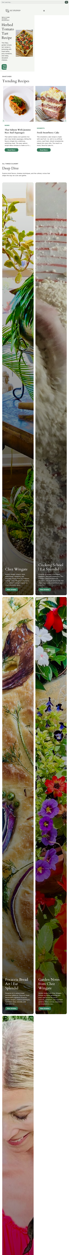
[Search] (66, 2)
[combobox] (32, 2)
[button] (65, 120)
